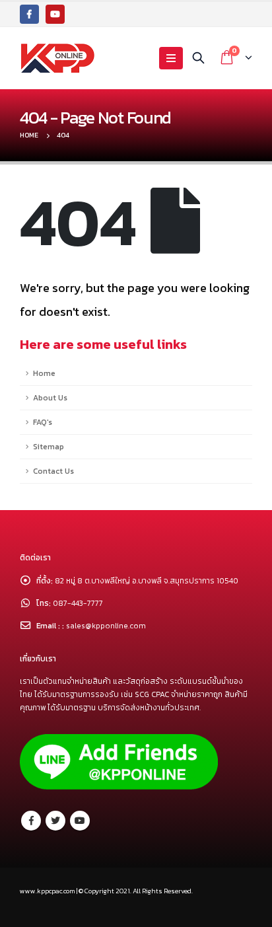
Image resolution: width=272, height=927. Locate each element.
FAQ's (42, 422)
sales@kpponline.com (106, 626)
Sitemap (48, 447)
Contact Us (53, 471)
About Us (50, 398)
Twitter (55, 821)
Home (44, 373)
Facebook (31, 821)
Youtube (80, 821)
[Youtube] (55, 14)
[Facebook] (29, 14)
